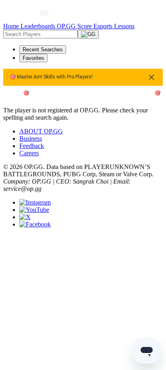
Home (12, 26)
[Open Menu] (148, 13)
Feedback (31, 145)
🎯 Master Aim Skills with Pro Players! (51, 77)
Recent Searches (43, 50)
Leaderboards (39, 26)
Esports (103, 26)
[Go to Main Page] (23, 13)
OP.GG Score (75, 26)
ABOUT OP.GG (41, 131)
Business (30, 138)
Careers (29, 153)
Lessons (124, 26)
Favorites (33, 58)
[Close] (151, 77)
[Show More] (47, 13)
